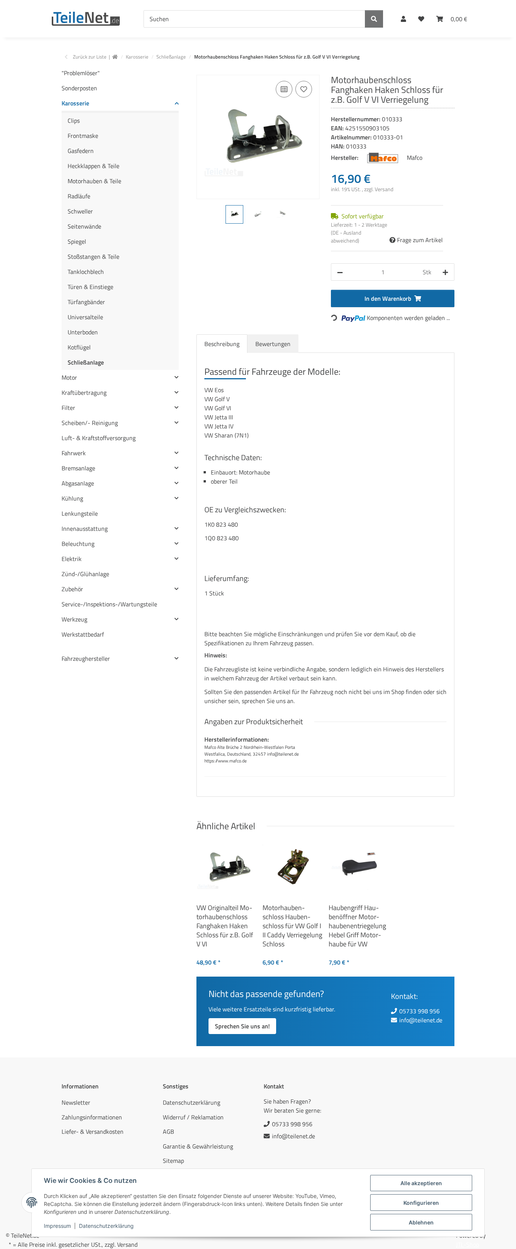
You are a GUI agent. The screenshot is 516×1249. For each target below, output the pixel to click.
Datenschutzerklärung (106, 1226)
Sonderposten (79, 88)
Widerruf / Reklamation (193, 1117)
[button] (403, 18)
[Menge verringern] (340, 272)
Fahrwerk (74, 453)
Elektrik (72, 558)
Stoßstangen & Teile (93, 256)
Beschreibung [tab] (221, 343)
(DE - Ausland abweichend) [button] (346, 236)
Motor (69, 377)
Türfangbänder (86, 301)
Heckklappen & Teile (93, 165)
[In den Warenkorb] (202, 70)
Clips (74, 120)
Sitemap (173, 1160)
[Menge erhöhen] (445, 272)
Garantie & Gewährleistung (198, 1146)
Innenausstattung (85, 528)
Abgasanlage (78, 483)
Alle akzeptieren (421, 1183)
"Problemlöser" (81, 72)
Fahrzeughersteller (86, 658)
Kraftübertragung (84, 392)
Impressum (57, 1226)
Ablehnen (421, 1222)
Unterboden (83, 332)
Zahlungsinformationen (92, 1117)
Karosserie (75, 103)
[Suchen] (374, 19)
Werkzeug (74, 619)
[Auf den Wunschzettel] (303, 89)
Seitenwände (84, 226)
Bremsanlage (78, 468)
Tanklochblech (86, 271)
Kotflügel (79, 347)
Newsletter (76, 1102)
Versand (384, 189)
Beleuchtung (78, 543)
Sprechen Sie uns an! (242, 1026)
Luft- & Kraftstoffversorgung (99, 437)
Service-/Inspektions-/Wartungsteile (109, 604)
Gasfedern (81, 150)
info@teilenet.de (420, 1020)
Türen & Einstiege (90, 286)
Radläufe (79, 196)
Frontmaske (83, 135)
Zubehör (72, 589)
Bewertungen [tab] (272, 343)
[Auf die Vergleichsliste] (284, 89)
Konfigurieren (421, 1203)
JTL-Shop (467, 1244)
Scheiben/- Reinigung (90, 422)
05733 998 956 (419, 1011)
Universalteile (85, 317)
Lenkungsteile (80, 513)
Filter (68, 407)
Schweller (80, 211)
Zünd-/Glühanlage (85, 573)
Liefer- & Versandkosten (93, 1131)
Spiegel (77, 241)
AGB (168, 1131)
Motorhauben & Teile (94, 180)
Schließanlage (86, 362)
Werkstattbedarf (83, 634)
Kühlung (72, 498)
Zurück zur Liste (90, 56)
